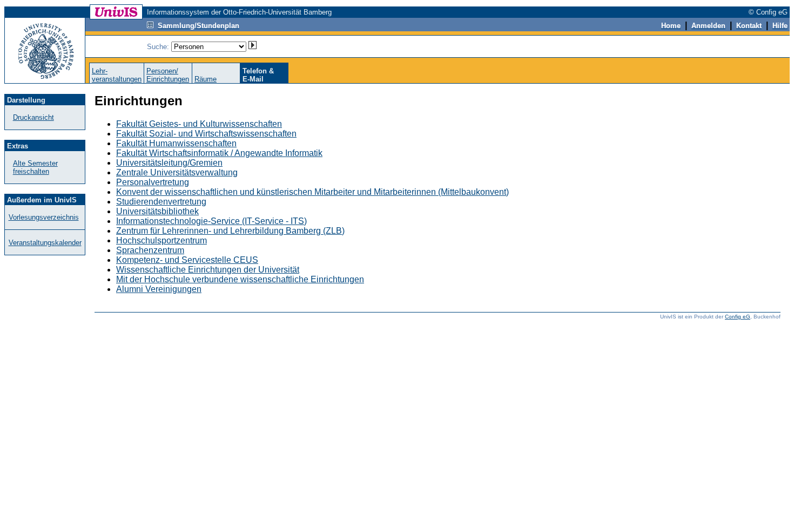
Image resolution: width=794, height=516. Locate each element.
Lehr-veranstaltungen (117, 75)
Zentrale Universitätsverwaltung (177, 172)
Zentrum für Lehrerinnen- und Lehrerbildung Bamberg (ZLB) (230, 230)
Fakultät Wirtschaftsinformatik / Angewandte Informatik (219, 153)
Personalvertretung (152, 182)
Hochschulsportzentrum (161, 240)
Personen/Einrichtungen (167, 75)
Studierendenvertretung (161, 201)
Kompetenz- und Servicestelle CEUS (187, 259)
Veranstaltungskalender (45, 243)
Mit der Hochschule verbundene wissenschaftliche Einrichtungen (240, 279)
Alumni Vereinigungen (158, 289)
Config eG (737, 317)
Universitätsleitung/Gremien (169, 162)
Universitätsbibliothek (157, 211)
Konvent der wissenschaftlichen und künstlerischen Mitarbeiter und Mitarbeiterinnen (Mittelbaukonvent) (312, 191)
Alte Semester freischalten (35, 167)
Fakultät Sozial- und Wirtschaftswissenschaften (206, 133)
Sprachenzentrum (150, 250)
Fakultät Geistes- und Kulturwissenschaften (199, 123)
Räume (205, 79)
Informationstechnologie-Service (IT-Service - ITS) (211, 221)
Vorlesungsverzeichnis (44, 217)
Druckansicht (33, 117)
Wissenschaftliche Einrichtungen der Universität (207, 269)
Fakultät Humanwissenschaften (176, 143)
